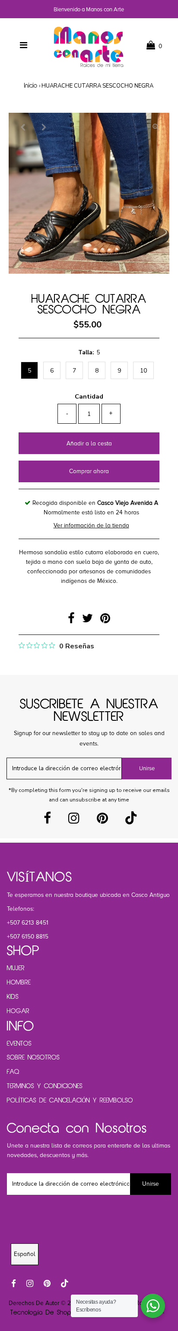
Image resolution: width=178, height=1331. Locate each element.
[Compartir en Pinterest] (105, 621)
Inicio (31, 86)
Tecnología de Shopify (43, 1313)
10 (143, 370)
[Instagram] (73, 821)
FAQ (13, 1072)
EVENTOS (19, 1044)
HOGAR (18, 1011)
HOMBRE (19, 983)
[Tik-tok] (131, 821)
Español (24, 1254)
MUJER (16, 968)
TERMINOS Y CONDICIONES (45, 1086)
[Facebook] (47, 821)
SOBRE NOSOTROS (33, 1058)
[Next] (43, 126)
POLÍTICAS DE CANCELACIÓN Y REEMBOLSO (70, 1101)
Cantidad (89, 396)
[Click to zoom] (155, 126)
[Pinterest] (102, 821)
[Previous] (22, 126)
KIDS (13, 997)
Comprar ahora (89, 471)
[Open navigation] (23, 45)
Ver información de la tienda (91, 525)
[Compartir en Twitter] (89, 621)
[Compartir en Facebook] (73, 621)
